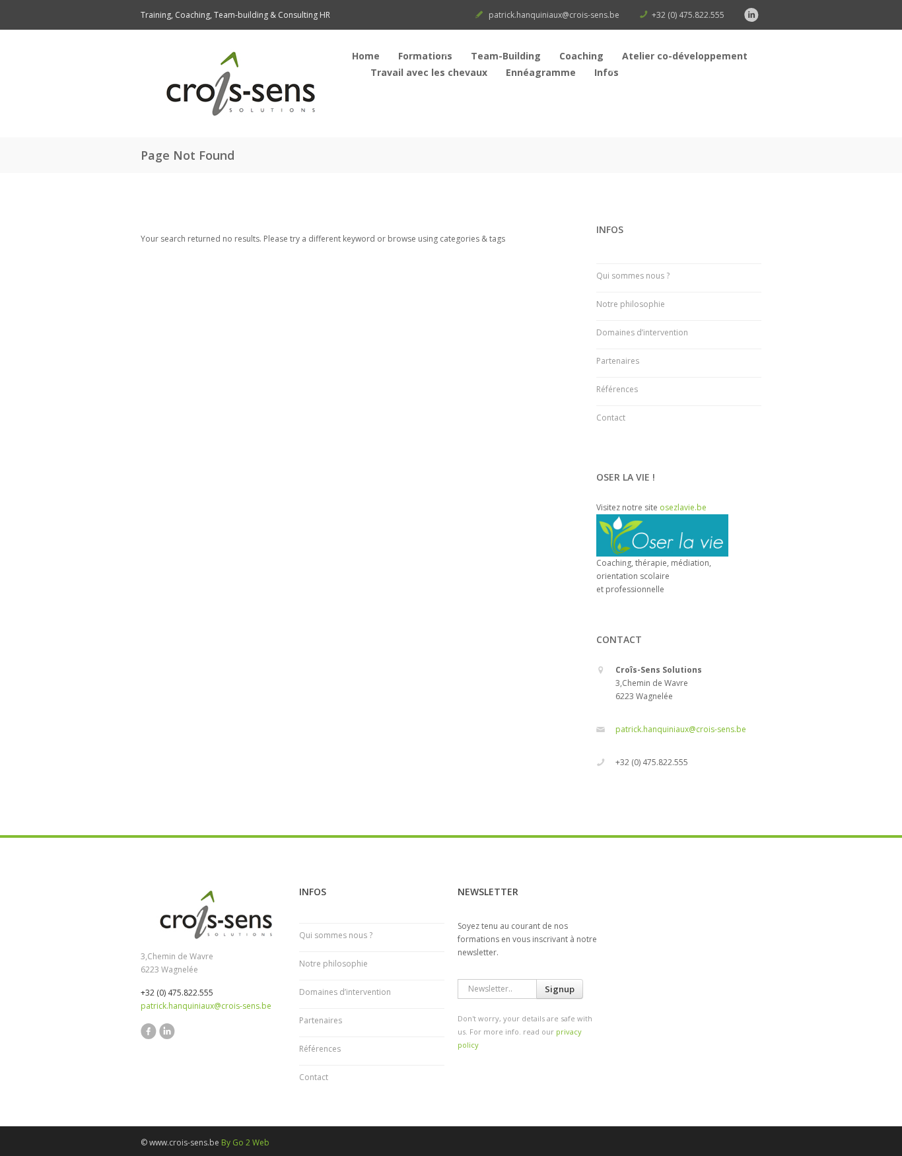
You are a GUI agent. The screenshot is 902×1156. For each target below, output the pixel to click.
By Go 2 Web (245, 1142)
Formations (425, 56)
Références (617, 389)
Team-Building (506, 56)
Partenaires (617, 360)
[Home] (240, 87)
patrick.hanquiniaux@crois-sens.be (554, 14)
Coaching (581, 56)
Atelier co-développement (684, 56)
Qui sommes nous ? (633, 275)
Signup (559, 989)
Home (366, 56)
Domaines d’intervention (642, 332)
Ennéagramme (541, 72)
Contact (610, 417)
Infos (606, 72)
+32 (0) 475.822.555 (688, 14)
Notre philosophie (630, 304)
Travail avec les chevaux (428, 72)
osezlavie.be (683, 507)
